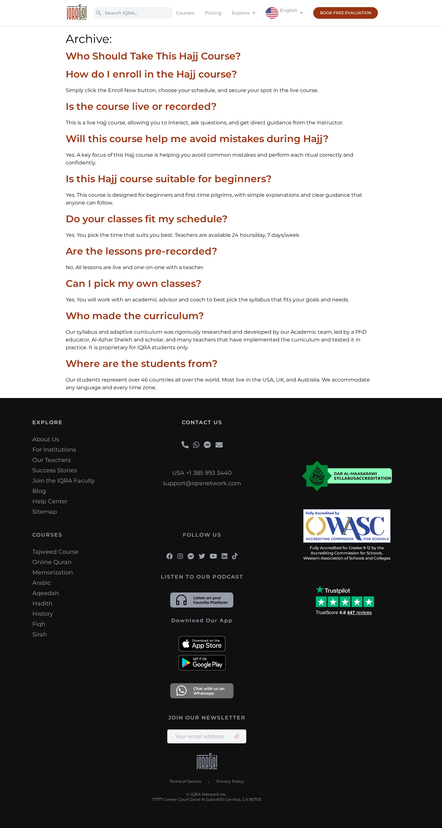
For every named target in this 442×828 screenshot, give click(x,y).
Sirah (39, 634)
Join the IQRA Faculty (63, 480)
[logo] (207, 762)
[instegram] (180, 556)
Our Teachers (51, 460)
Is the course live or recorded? (141, 106)
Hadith (42, 603)
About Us (45, 439)
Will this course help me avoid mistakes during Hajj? (197, 139)
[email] (219, 445)
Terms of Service (185, 781)
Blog (39, 491)
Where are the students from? (141, 364)
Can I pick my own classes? (133, 283)
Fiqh (38, 624)
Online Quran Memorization (52, 567)
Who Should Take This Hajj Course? (153, 56)
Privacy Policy (230, 781)
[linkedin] (224, 556)
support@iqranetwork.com (202, 483)
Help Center (50, 501)
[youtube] (213, 556)
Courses (185, 13)
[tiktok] (235, 556)
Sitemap (44, 511)
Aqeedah (45, 593)
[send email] (236, 736)
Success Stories (54, 470)
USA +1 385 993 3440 (202, 473)
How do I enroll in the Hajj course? (151, 74)
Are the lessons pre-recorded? (141, 251)
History (42, 613)
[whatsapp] (196, 445)
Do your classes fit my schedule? (146, 219)
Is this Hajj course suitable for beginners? (168, 179)
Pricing (213, 13)
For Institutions (54, 449)
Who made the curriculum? (135, 316)
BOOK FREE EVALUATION (345, 12)
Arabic (41, 582)
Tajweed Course (55, 551)
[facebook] (169, 556)
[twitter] (202, 556)
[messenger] (207, 445)
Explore (241, 13)
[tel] (185, 445)
